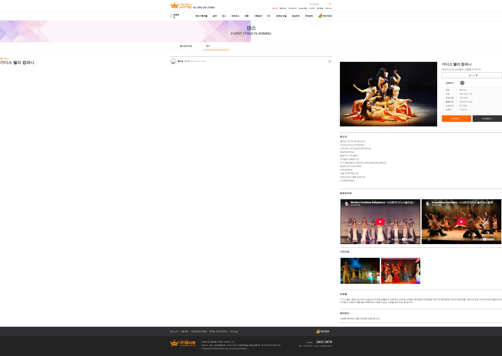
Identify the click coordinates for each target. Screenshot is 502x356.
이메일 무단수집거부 (218, 331)
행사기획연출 (201, 16)
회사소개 (174, 331)
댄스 (224, 16)
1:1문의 (312, 8)
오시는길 (234, 331)
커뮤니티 (328, 8)
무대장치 (309, 16)
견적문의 (455, 118)
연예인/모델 (281, 16)
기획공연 (258, 16)
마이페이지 (292, 8)
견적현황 (319, 8)
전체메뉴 (176, 16)
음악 (215, 16)
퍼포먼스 (235, 16)
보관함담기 (487, 118)
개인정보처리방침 (199, 331)
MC (269, 16)
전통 (247, 16)
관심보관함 (302, 8)
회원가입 (282, 8)
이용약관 (184, 331)
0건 (188, 61)
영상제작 (296, 16)
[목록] (329, 61)
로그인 (275, 8)
